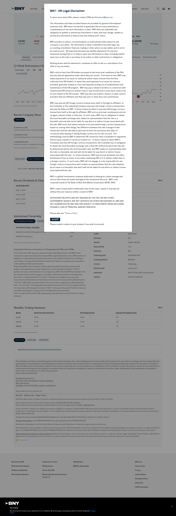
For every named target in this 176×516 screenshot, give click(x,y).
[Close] (172, 506)
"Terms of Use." (71, 213)
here (89, 140)
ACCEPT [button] (55, 219)
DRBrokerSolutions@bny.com (100, 17)
